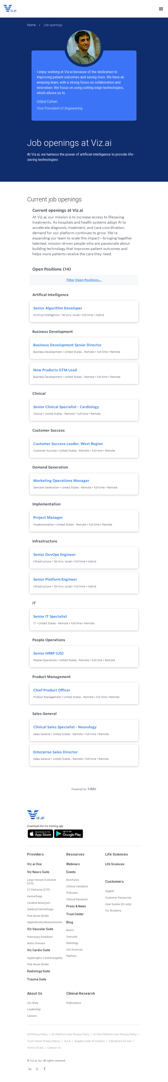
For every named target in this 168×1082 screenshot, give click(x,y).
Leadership (33, 1009)
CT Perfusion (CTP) (38, 889)
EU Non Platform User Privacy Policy (115, 1034)
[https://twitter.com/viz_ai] (37, 1068)
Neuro (70, 930)
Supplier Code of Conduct (89, 1041)
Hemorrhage (34, 896)
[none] (161, 8)
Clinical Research (77, 899)
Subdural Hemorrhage (40, 909)
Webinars (73, 864)
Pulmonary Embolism (40, 936)
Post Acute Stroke (38, 915)
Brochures (72, 879)
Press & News (76, 906)
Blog (69, 922)
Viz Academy (113, 910)
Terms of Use (35, 1047)
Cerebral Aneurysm (38, 902)
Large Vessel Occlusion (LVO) (41, 881)
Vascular (71, 936)
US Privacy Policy (37, 1034)
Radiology (72, 943)
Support (109, 891)
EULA (67, 1041)
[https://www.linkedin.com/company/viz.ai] (29, 1068)
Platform (71, 956)
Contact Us (54, 1047)
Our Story (32, 1003)
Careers (32, 1015)
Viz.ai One (34, 864)
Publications (73, 1003)
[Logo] (14, 9)
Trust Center (75, 914)
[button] (84, 74)
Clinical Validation (77, 886)
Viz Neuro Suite (38, 872)
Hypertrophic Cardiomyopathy (45, 958)
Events (71, 872)
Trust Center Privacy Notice (44, 1041)
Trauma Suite (36, 979)
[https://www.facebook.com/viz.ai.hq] (44, 1068)
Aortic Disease (36, 943)
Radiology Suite (38, 971)
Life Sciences (114, 864)
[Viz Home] (36, 814)
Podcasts (72, 892)
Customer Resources (118, 897)
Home (31, 25)
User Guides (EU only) (118, 904)
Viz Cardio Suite (38, 950)
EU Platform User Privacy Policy (71, 1034)
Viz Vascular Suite (40, 929)
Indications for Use (120, 1041)
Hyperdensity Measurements (44, 922)
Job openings (53, 25)
